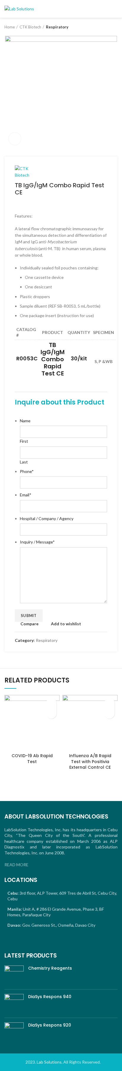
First (24, 441)
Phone (27, 471)
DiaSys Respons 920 (49, 1025)
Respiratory (57, 27)
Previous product (103, 27)
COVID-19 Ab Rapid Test (32, 759)
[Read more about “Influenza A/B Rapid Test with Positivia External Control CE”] (109, 713)
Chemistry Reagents (50, 968)
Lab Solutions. (49, 1061)
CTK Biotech (30, 27)
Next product (115, 27)
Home (9, 27)
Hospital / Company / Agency (46, 518)
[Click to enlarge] (15, 139)
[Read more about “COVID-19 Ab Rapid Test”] (51, 713)
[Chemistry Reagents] (14, 975)
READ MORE (16, 864)
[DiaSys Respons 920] (14, 1032)
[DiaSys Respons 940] (14, 1003)
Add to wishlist (66, 624)
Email (25, 494)
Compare (29, 624)
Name (25, 420)
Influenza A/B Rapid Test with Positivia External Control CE (90, 761)
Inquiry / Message (37, 541)
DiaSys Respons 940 (49, 997)
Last (24, 461)
